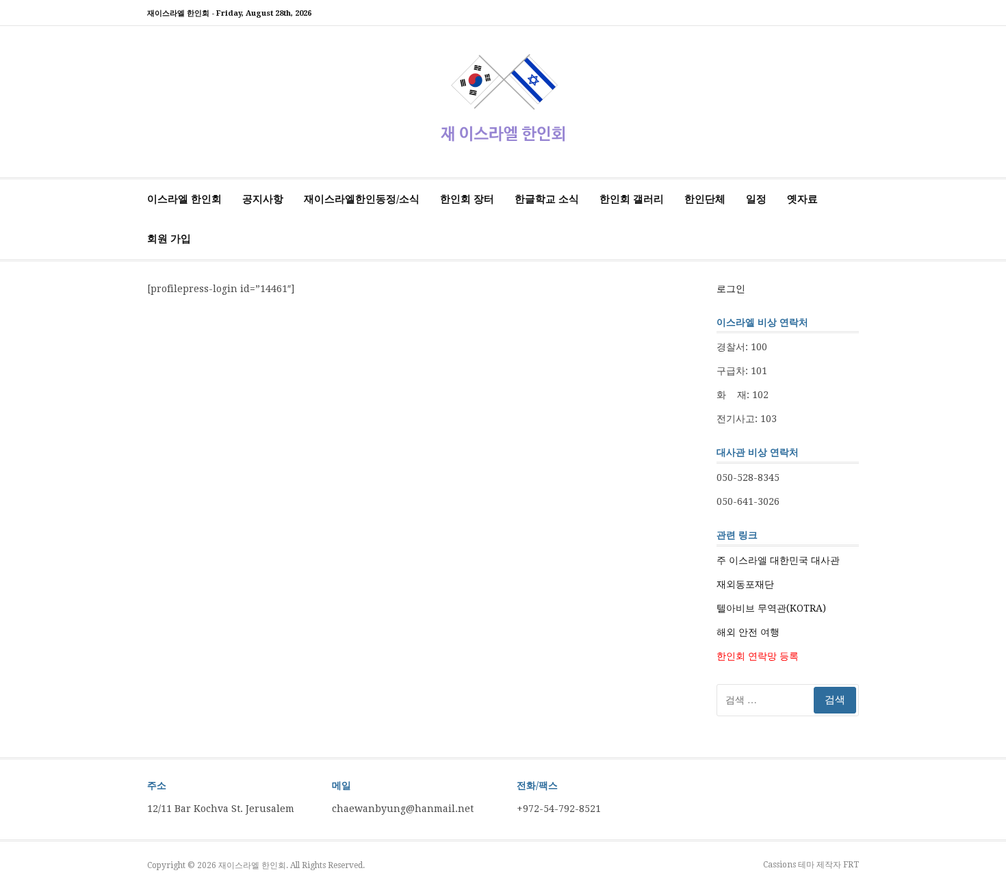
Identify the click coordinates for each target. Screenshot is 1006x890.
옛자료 (802, 199)
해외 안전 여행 (748, 632)
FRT (851, 864)
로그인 (731, 288)
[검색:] (788, 700)
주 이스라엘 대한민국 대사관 (778, 560)
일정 (756, 199)
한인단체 (704, 199)
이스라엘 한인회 (184, 199)
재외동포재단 (745, 584)
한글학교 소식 (547, 199)
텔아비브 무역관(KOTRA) (771, 608)
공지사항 (262, 199)
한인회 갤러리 (631, 199)
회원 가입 (169, 239)
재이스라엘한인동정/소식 (362, 199)
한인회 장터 (467, 199)
